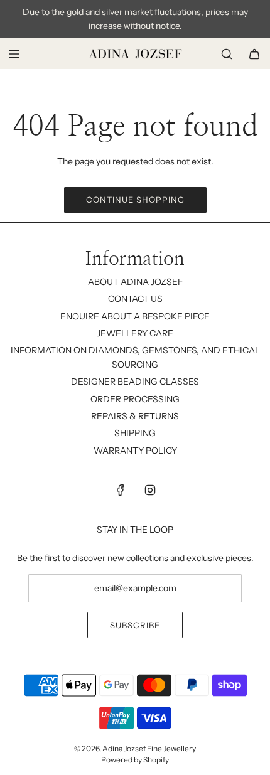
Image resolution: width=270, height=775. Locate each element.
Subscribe (135, 625)
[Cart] (254, 54)
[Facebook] (120, 490)
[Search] (226, 54)
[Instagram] (150, 490)
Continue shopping (135, 200)
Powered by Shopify (135, 759)
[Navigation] (14, 54)
